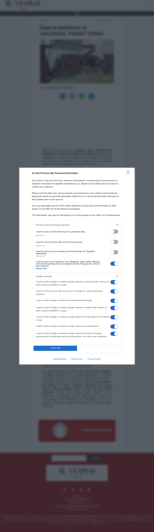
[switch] (114, 232)
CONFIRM (55, 348)
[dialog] (77, 266)
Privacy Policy (94, 359)
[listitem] (77, 225)
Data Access (77, 359)
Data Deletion (60, 359)
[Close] (129, 173)
